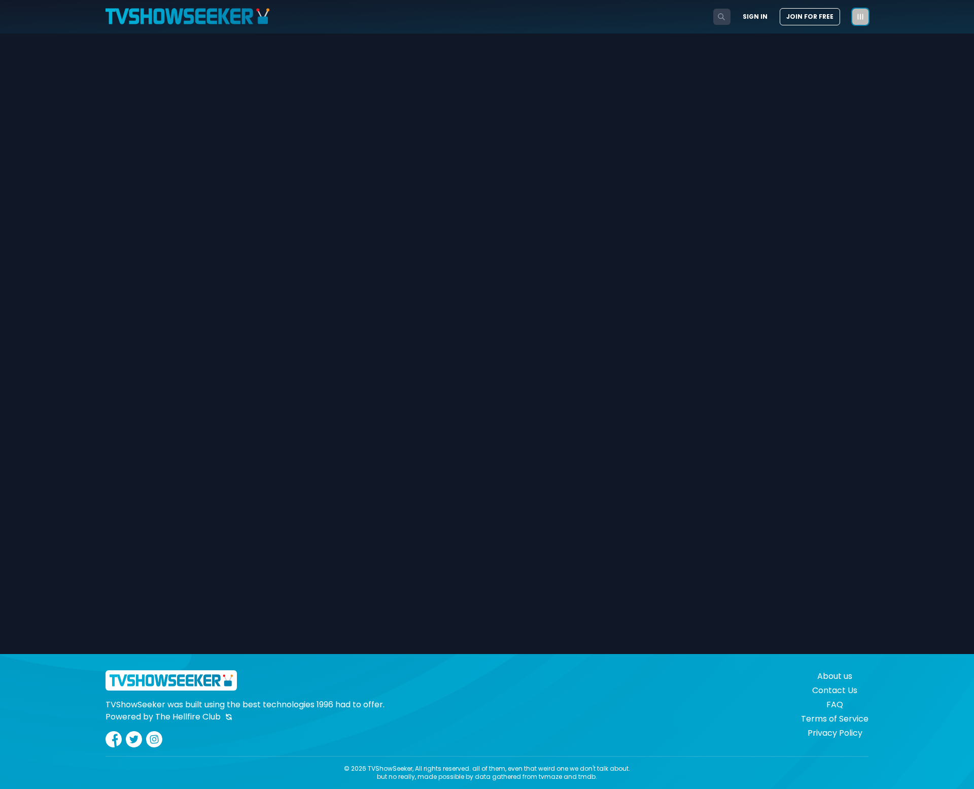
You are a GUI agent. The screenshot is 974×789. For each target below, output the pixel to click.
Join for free (809, 16)
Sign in (755, 17)
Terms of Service (834, 719)
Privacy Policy (835, 733)
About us (834, 676)
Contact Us (834, 690)
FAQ (834, 704)
